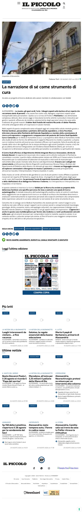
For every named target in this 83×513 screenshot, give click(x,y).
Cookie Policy (65, 479)
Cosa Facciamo (26, 479)
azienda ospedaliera (33, 229)
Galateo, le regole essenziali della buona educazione (41, 335)
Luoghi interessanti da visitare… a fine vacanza (14, 335)
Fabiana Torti (54, 79)
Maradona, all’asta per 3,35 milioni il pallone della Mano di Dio (41, 378)
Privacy (57, 479)
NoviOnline (36, 483)
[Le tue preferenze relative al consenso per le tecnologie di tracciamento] (79, 509)
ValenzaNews (41, 486)
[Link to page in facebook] (3, 105)
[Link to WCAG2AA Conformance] (50, 493)
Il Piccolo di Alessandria (12, 483)
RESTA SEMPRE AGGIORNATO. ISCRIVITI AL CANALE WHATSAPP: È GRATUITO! (37, 240)
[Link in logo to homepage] (41, 4)
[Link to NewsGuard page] (33, 493)
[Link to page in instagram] (49, 468)
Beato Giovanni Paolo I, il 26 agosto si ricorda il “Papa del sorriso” (14, 378)
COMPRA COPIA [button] (41, 292)
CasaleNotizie (54, 483)
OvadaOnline (64, 483)
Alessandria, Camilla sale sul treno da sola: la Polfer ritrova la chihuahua (67, 429)
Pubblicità (35, 479)
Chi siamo (16, 479)
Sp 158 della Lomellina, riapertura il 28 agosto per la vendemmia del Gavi (14, 429)
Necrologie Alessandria (46, 479)
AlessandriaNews (26, 483)
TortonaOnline (73, 483)
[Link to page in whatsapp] (13, 105)
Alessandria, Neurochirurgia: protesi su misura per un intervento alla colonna (68, 380)
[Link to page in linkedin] (10, 105)
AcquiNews (45, 483)
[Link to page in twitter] (7, 105)
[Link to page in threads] (17, 105)
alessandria (19, 229)
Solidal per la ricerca (51, 229)
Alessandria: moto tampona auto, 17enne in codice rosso (40, 427)
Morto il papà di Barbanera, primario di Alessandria (67, 335)
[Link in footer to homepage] (41, 460)
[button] (64, 3)
